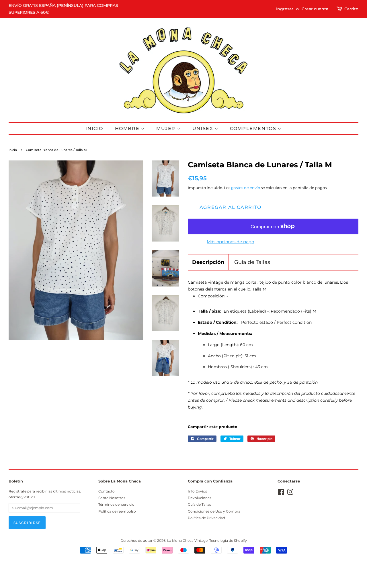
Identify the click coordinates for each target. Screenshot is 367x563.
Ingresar (284, 8)
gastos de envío (245, 187)
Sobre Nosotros (111, 498)
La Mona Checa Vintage (187, 540)
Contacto (106, 491)
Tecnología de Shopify (228, 540)
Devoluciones (199, 498)
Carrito (351, 8)
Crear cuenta (315, 8)
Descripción (208, 262)
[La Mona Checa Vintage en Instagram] (290, 493)
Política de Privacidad (206, 518)
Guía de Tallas (252, 262)
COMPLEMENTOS (254, 128)
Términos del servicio (116, 504)
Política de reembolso (117, 511)
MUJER (166, 128)
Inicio (94, 128)
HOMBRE (128, 128)
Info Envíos (197, 491)
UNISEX (203, 128)
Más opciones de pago (230, 241)
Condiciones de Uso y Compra (214, 511)
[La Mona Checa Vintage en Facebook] (281, 493)
